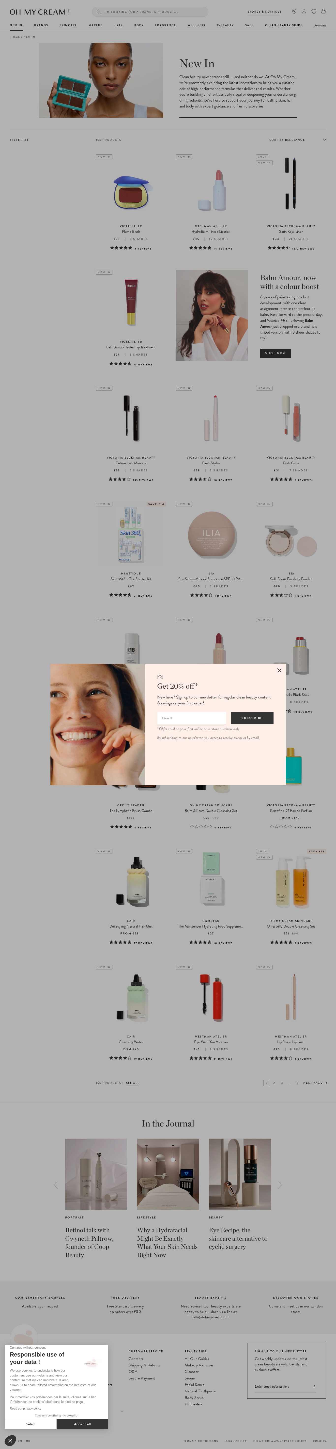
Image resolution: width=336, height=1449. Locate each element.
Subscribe (252, 718)
